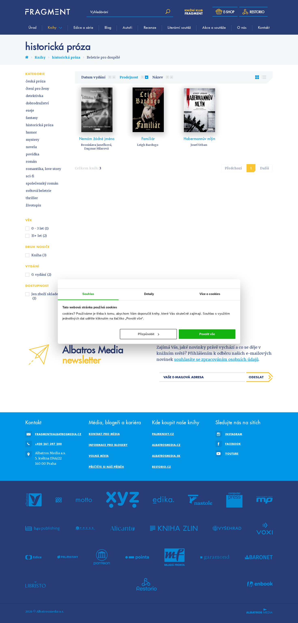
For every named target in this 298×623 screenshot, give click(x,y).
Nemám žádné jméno (97, 138)
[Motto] (84, 500)
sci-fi (30, 176)
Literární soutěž (179, 27)
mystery (32, 140)
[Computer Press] (234, 500)
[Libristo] (35, 584)
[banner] (47, 11)
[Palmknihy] (67, 557)
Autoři (127, 27)
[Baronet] (259, 557)
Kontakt (264, 27)
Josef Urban (199, 145)
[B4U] (42, 528)
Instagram (233, 434)
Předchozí (233, 168)
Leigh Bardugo (147, 145)
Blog (108, 27)
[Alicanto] (122, 528)
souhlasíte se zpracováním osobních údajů (216, 359)
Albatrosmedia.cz (166, 445)
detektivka (34, 96)
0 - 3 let (40, 228)
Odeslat (256, 377)
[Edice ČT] (33, 557)
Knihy (53, 27)
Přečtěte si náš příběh (106, 467)
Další (264, 168)
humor (31, 132)
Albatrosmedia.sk (166, 456)
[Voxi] (264, 528)
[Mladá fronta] (174, 557)
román (31, 161)
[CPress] (85, 528)
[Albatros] (33, 500)
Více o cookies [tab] (209, 294)
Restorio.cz (161, 467)
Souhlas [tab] (88, 294)
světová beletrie (38, 191)
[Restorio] (146, 584)
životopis (33, 205)
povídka (32, 154)
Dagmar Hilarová (96, 148)
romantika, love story (43, 169)
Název (157, 77)
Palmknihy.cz (163, 434)
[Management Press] (264, 500)
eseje (30, 110)
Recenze (150, 27)
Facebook (233, 444)
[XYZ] (122, 500)
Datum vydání (93, 77)
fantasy (32, 118)
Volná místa (99, 456)
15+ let (39, 236)
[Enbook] (260, 584)
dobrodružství (37, 103)
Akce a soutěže (214, 27)
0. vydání (41, 274)
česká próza (35, 81)
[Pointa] (137, 557)
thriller (32, 198)
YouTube (232, 453)
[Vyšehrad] (227, 528)
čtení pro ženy (37, 89)
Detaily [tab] (149, 294)
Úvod (32, 27)
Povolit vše (207, 334)
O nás (242, 27)
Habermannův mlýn (199, 138)
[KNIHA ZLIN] (174, 528)
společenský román (42, 183)
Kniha (38, 255)
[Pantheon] (102, 557)
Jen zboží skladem (46, 296)
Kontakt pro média (104, 434)
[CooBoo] (58, 500)
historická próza (66, 57)
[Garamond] (214, 557)
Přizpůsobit (146, 334)
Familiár (148, 138)
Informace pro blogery (108, 445)
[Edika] (163, 500)
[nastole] (200, 500)
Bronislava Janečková (96, 145)
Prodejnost (129, 77)
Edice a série (83, 27)
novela (31, 147)
